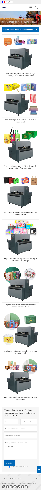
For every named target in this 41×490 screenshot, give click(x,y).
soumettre (9, 463)
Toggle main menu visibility (31, 7)
